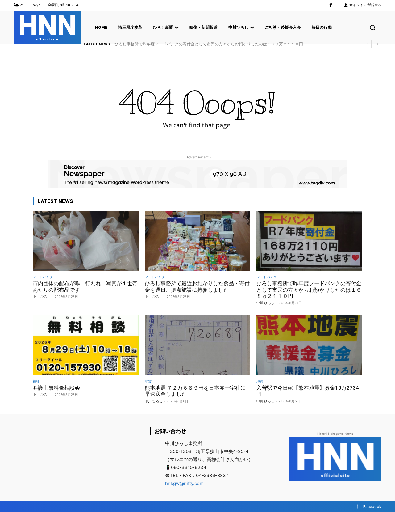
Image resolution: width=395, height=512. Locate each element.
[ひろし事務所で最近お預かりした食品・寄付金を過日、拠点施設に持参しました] (198, 241)
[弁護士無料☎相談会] (86, 345)
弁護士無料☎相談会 (56, 388)
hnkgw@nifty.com (184, 483)
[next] (377, 44)
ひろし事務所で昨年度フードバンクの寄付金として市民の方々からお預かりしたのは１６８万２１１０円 (208, 44)
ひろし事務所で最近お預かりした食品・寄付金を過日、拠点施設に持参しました (197, 286)
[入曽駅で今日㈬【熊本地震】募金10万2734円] (309, 345)
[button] (372, 27)
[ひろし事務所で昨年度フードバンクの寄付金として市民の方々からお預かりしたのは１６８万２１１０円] (309, 241)
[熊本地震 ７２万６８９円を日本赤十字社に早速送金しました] (198, 345)
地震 (148, 381)
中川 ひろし (42, 296)
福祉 (36, 381)
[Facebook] (331, 5)
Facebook (372, 506)
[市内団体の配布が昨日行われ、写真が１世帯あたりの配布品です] (86, 241)
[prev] (368, 44)
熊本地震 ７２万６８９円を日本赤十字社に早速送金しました (195, 391)
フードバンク (43, 276)
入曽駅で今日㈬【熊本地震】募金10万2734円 (307, 391)
